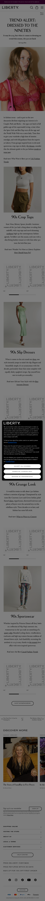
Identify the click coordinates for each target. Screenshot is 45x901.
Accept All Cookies (22, 466)
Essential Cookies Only (22, 471)
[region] (22, 450)
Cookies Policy (12, 442)
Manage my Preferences (22, 476)
